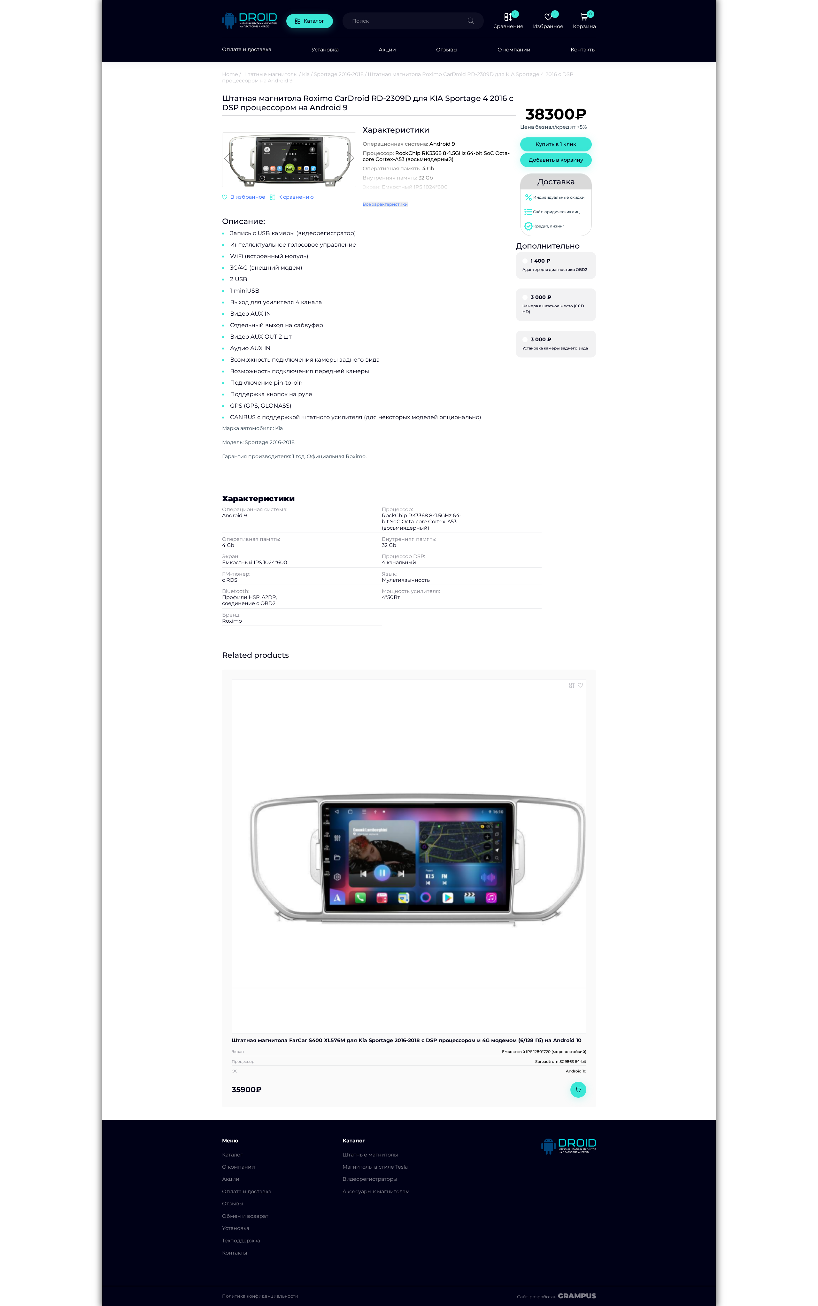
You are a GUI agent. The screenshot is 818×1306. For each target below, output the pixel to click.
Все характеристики (385, 204)
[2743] (292, 197)
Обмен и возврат (245, 1216)
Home (230, 74)
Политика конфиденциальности (260, 1296)
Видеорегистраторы (370, 1179)
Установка (325, 50)
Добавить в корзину (556, 160)
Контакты (583, 50)
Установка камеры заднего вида (555, 343)
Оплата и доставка (246, 49)
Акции (387, 50)
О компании (514, 50)
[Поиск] (476, 20)
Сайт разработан (556, 1296)
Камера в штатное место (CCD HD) (553, 304)
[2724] (572, 685)
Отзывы (447, 50)
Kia (306, 74)
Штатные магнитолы (270, 74)
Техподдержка (241, 1241)
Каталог (314, 21)
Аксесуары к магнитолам (376, 1191)
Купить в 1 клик (556, 144)
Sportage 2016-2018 (339, 74)
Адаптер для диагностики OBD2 (554, 265)
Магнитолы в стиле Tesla (375, 1167)
